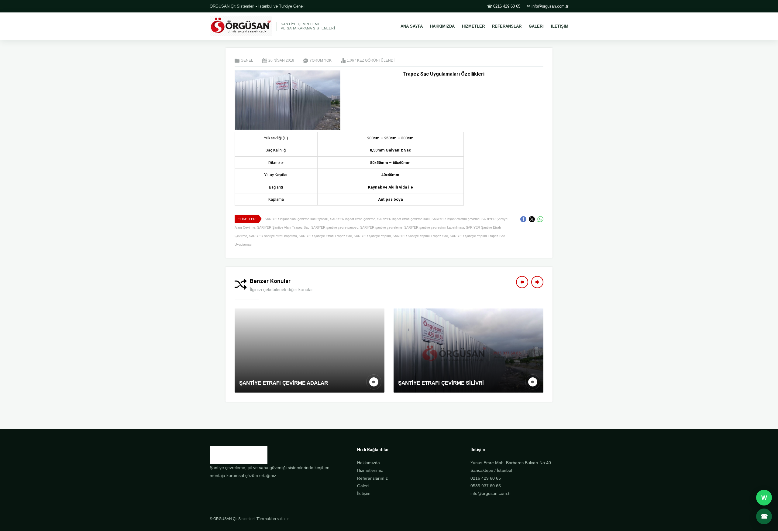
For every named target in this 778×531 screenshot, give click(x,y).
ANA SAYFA (412, 26)
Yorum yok (320, 60)
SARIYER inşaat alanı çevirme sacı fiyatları (296, 219)
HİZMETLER (473, 26)
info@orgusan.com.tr (550, 6)
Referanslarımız (372, 478)
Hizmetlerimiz (370, 470)
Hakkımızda (368, 462)
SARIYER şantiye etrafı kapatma (273, 236)
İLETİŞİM (559, 26)
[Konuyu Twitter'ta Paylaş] (532, 219)
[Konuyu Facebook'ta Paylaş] (523, 219)
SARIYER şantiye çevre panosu (334, 227)
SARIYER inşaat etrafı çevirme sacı (403, 219)
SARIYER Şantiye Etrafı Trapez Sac (325, 236)
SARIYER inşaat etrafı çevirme (352, 219)
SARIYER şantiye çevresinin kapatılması (434, 227)
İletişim (363, 493)
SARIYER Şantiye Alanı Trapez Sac (283, 227)
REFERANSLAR (507, 26)
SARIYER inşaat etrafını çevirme (456, 219)
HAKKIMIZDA (442, 26)
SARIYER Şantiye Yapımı (372, 236)
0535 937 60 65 (485, 485)
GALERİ (536, 26)
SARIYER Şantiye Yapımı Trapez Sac (420, 236)
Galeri (363, 485)
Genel (247, 60)
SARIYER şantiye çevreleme (381, 227)
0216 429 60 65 (506, 6)
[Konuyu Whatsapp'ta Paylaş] (540, 219)
